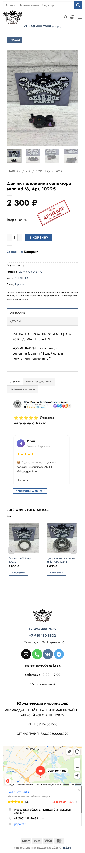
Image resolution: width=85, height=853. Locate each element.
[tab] (15, 382)
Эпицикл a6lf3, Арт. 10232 (20, 560)
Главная (13, 171)
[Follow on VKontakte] (48, 654)
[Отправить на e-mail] (26, 654)
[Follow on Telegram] (59, 654)
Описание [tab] (17, 313)
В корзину (38, 237)
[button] (65, 17)
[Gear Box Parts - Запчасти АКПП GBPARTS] (15, 17)
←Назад (14, 40)
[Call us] (37, 654)
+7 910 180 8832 (42, 635)
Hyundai (19, 284)
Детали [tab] (15, 321)
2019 (58, 171)
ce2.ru (66, 848)
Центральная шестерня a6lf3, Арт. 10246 (61, 560)
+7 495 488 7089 (42, 26)
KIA (28, 171)
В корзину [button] (18, 572)
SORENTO (43, 171)
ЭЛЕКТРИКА (21, 278)
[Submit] (78, 5)
